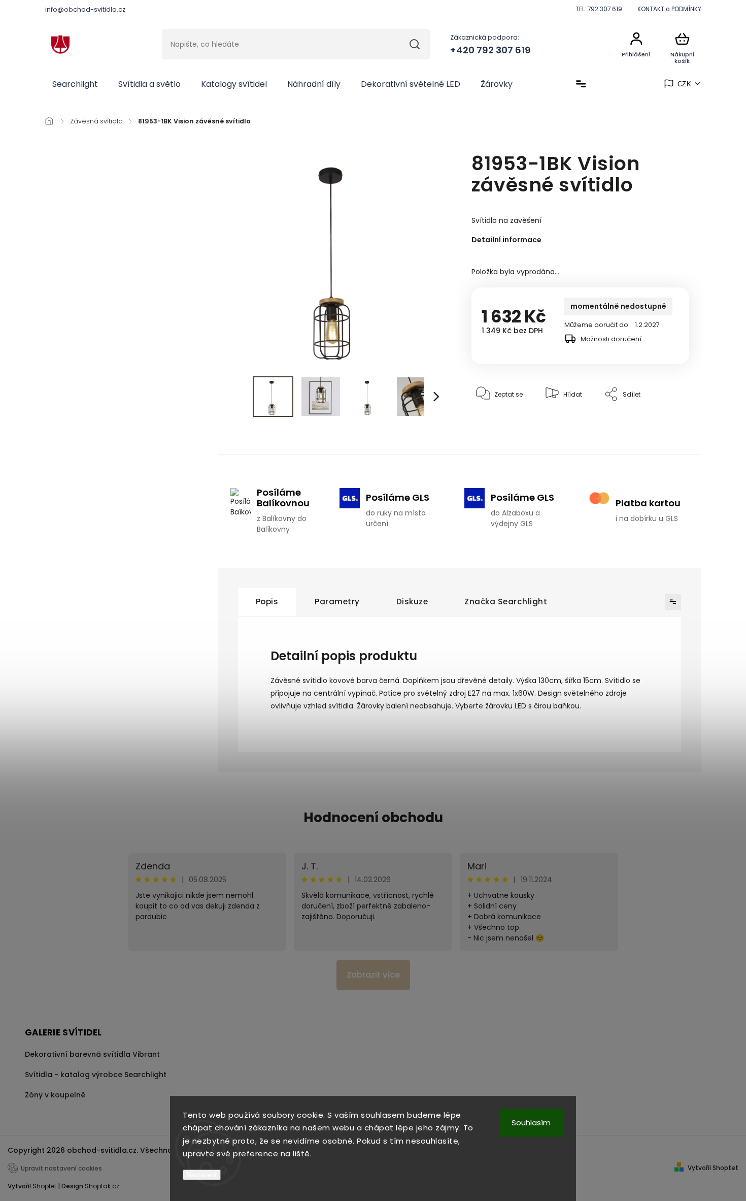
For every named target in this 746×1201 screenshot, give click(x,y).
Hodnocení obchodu (373, 817)
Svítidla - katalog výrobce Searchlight (95, 1074)
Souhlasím (531, 1122)
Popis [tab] (267, 601)
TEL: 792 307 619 (598, 9)
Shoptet (44, 1186)
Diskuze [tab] (412, 601)
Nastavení (202, 1175)
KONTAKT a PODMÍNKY (669, 9)
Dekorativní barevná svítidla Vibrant (92, 1054)
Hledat (414, 44)
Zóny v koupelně (55, 1095)
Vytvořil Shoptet (713, 1167)
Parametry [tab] (337, 601)
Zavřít (657, 425)
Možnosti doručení (611, 339)
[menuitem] (75, 84)
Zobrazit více (373, 975)
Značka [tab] (505, 601)
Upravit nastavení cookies (61, 1168)
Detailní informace (506, 240)
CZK (684, 84)
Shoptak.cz (102, 1186)
